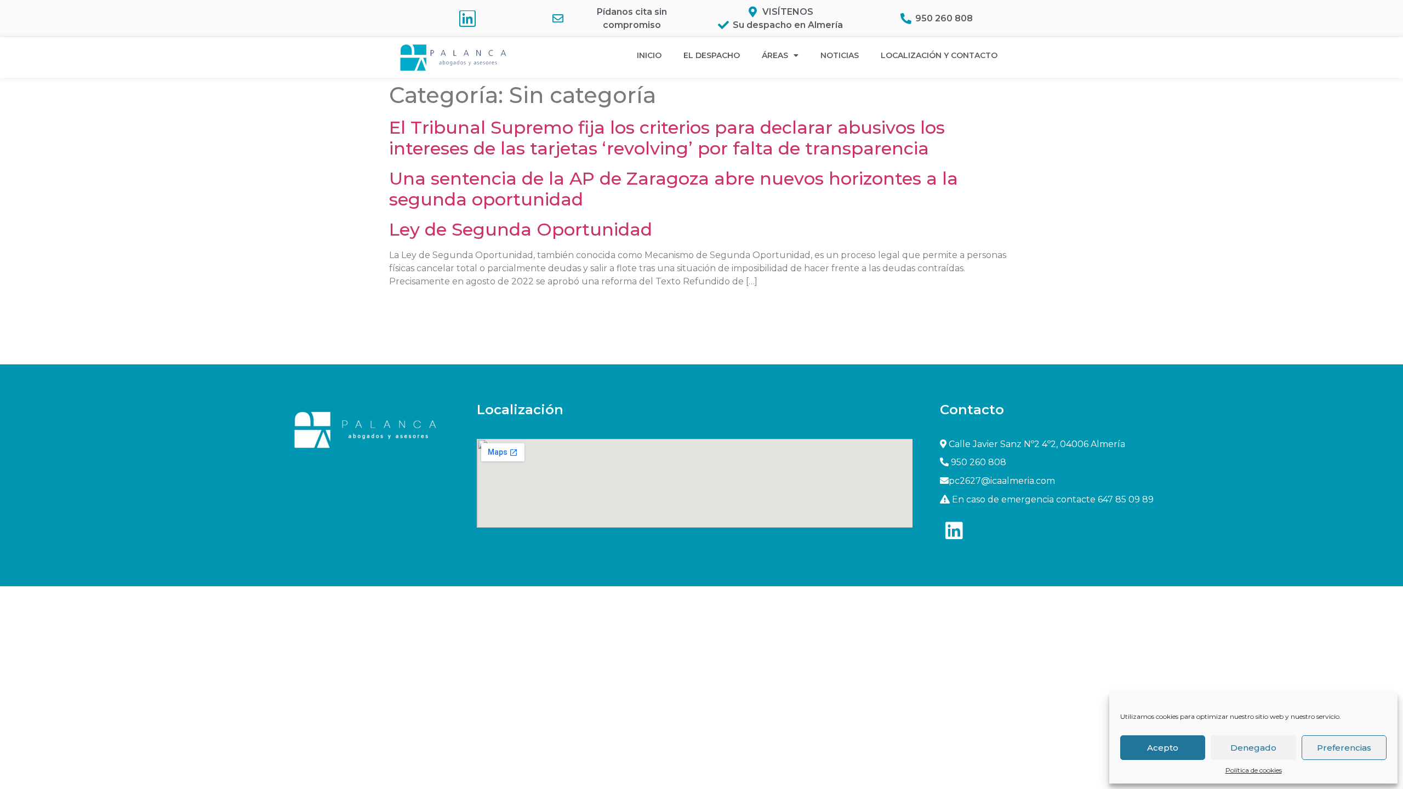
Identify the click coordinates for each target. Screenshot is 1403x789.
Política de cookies (1253, 770)
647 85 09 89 (1126, 499)
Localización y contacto (939, 55)
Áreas (775, 55)
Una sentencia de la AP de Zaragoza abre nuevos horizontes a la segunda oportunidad (673, 189)
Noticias (839, 55)
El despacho (711, 55)
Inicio (649, 55)
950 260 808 (978, 462)
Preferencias (1344, 747)
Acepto (1162, 747)
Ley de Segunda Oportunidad (520, 229)
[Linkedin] (467, 18)
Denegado (1253, 747)
